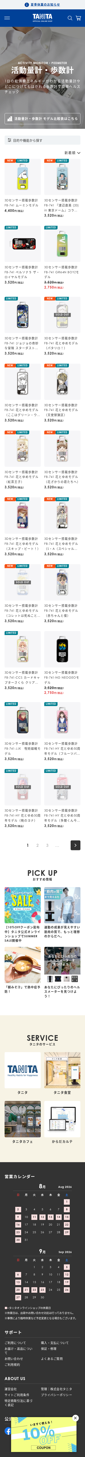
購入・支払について (55, 1343)
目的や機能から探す (27, 140)
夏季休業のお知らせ (45, 4)
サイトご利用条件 (17, 1395)
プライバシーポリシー (56, 1395)
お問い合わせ (14, 1358)
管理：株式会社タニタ (56, 1389)
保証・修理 (48, 1348)
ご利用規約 (12, 1364)
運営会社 (11, 1389)
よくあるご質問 (52, 1358)
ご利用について (15, 1343)
